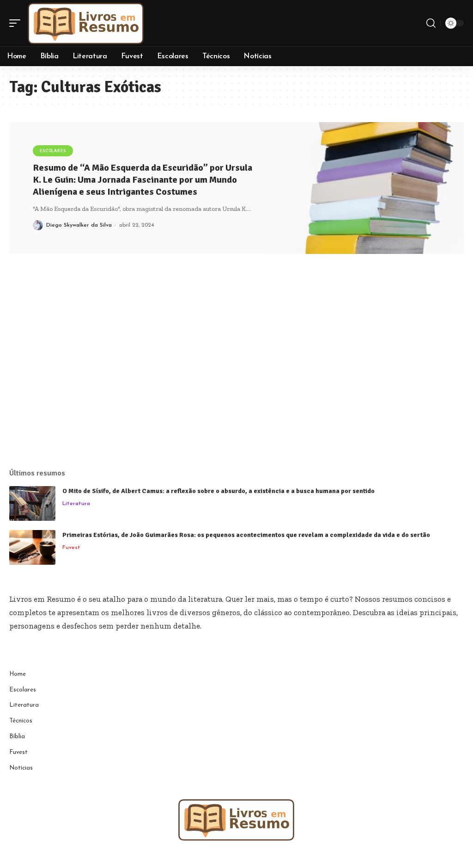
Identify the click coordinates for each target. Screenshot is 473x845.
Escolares (53, 151)
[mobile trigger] (17, 23)
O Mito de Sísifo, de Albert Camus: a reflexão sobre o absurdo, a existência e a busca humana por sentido (218, 491)
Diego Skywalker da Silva (79, 225)
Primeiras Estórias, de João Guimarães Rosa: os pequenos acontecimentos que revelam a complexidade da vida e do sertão (246, 535)
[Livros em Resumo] (86, 23)
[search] (431, 23)
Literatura (76, 503)
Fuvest (71, 547)
